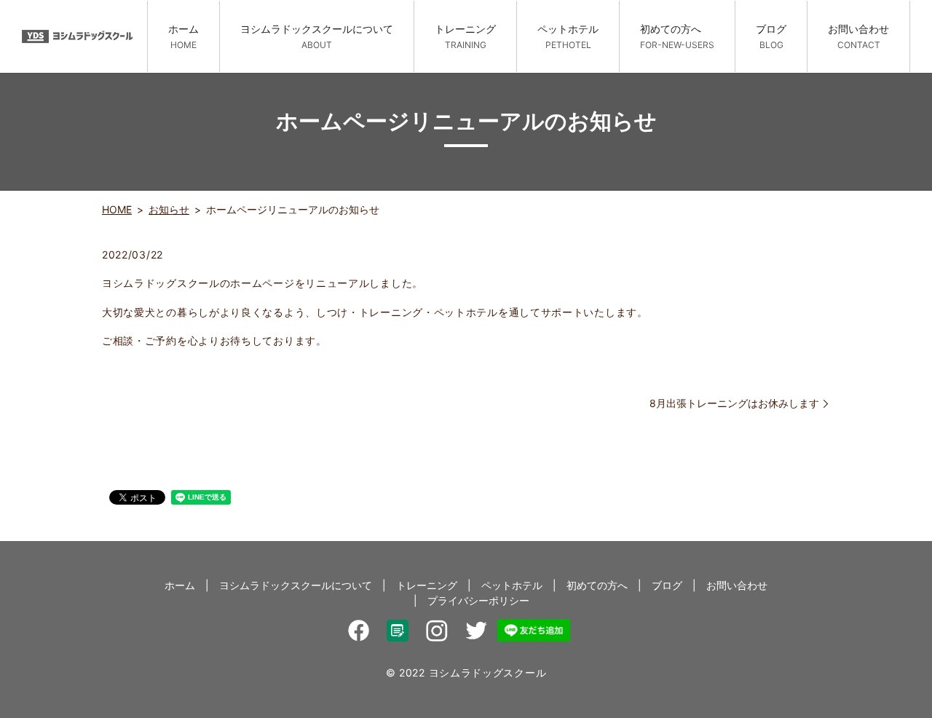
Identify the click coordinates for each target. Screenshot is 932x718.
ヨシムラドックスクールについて (316, 36)
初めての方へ (677, 36)
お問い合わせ (858, 36)
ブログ (771, 36)
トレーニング (465, 36)
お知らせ (169, 209)
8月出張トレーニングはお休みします (734, 403)
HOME (117, 209)
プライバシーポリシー (478, 600)
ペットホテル (568, 36)
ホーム (183, 36)
